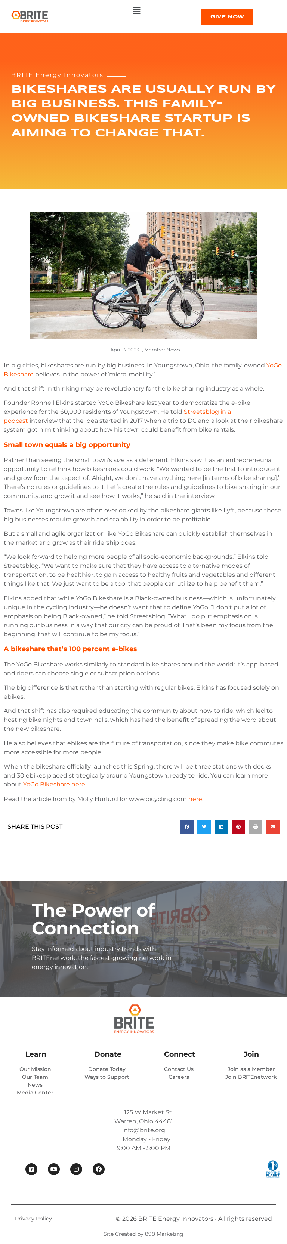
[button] (136, 11)
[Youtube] (54, 1169)
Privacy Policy (33, 1218)
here (195, 799)
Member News (162, 349)
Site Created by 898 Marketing (143, 1234)
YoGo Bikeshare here (54, 784)
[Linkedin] (31, 1169)
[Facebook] (99, 1169)
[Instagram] (76, 1169)
